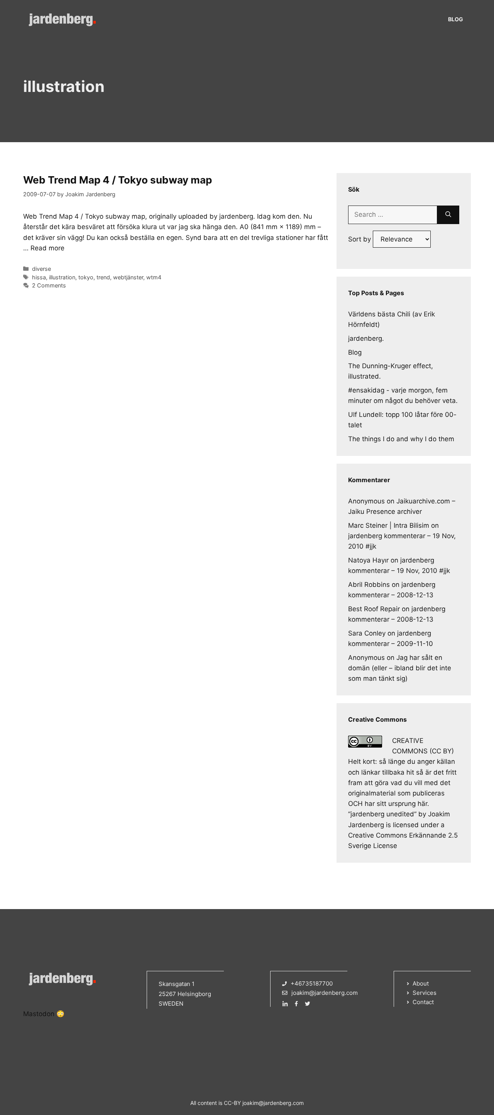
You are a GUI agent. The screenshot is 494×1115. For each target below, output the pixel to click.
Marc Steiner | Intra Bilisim (388, 525)
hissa (39, 277)
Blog (455, 19)
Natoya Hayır (368, 560)
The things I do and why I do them (401, 439)
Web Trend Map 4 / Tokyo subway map (117, 180)
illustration (62, 277)
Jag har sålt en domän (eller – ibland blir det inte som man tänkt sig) (399, 668)
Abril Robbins (369, 584)
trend (103, 277)
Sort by (360, 239)
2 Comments (49, 285)
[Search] (448, 215)
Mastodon (38, 1014)
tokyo (85, 277)
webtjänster (128, 277)
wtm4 (153, 277)
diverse (41, 268)
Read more (47, 248)
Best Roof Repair (374, 609)
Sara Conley (367, 633)
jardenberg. (366, 338)
